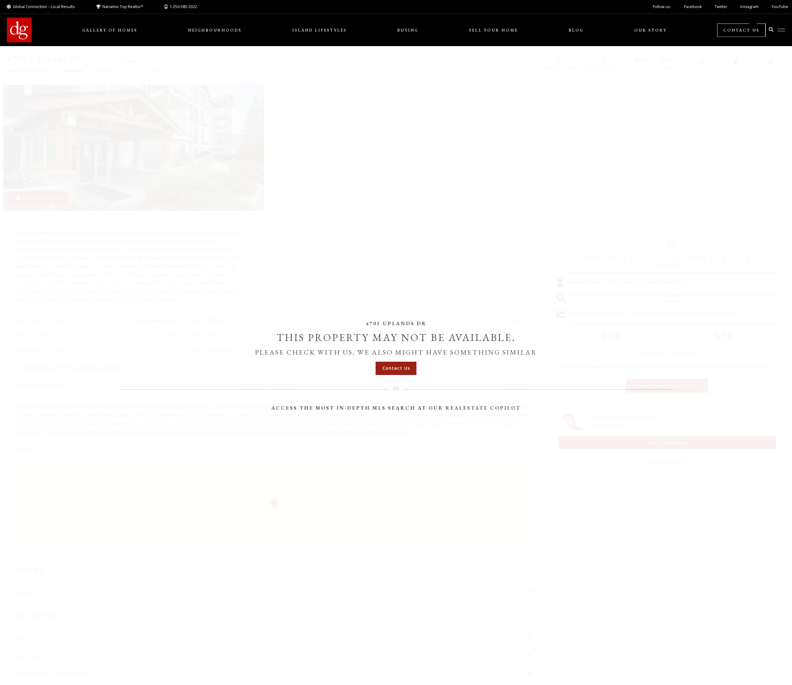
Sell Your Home (493, 30)
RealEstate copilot (483, 407)
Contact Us (741, 30)
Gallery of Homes (109, 30)
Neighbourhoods (215, 30)
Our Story (650, 30)
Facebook (693, 6)
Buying (407, 30)
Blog (576, 30)
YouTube (780, 6)
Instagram (749, 6)
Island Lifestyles (319, 30)
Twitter (721, 6)
